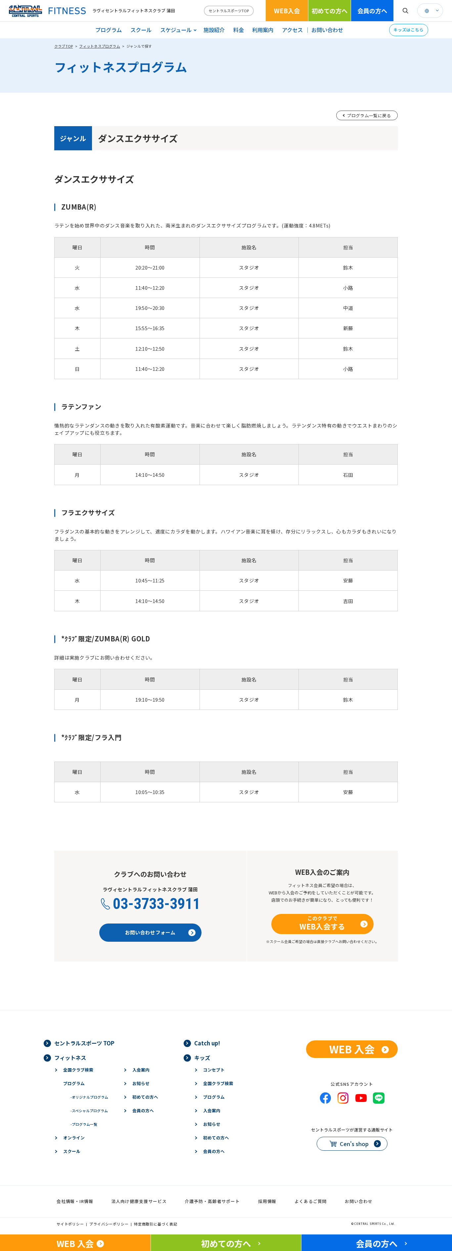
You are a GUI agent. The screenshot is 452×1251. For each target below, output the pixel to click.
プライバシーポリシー (109, 1223)
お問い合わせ (327, 30)
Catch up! (207, 1043)
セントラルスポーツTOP (229, 10)
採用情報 (267, 1201)
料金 (238, 30)
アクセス (292, 30)
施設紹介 (214, 30)
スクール (141, 30)
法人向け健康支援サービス (139, 1201)
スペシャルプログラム (89, 1110)
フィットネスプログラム (99, 46)
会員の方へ (372, 10)
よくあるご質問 (310, 1201)
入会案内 (141, 1070)
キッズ (202, 1058)
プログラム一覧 (83, 1124)
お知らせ (141, 1083)
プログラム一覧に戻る (369, 115)
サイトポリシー (70, 1223)
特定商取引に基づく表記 (155, 1223)
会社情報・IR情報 (75, 1201)
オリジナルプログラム (89, 1097)
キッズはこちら (408, 29)
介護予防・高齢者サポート (212, 1201)
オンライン (74, 1137)
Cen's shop (354, 1144)
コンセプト (214, 1070)
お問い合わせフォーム (150, 932)
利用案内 (262, 30)
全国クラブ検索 (78, 1070)
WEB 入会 (352, 1048)
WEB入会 (287, 10)
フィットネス (70, 1058)
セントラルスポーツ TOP (84, 1043)
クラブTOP (63, 46)
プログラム (108, 30)
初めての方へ (329, 10)
